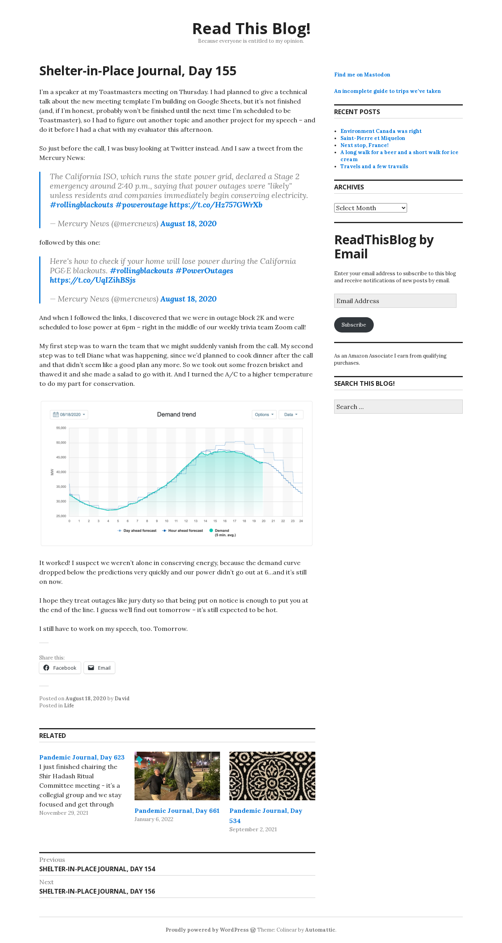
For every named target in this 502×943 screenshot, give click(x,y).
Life (69, 705)
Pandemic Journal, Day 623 (82, 757)
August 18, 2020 (188, 223)
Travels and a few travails (374, 166)
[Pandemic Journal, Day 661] (177, 776)
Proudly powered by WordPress (207, 930)
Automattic (320, 930)
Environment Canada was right (381, 131)
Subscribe (354, 325)
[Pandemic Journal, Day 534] (272, 776)
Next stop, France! (364, 145)
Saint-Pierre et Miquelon (372, 138)
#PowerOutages (204, 270)
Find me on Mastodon (362, 74)
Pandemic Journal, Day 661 (177, 810)
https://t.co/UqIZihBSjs (93, 280)
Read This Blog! (251, 28)
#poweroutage (141, 204)
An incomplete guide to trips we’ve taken (387, 91)
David (122, 698)
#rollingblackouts (81, 204)
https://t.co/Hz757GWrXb (215, 204)
